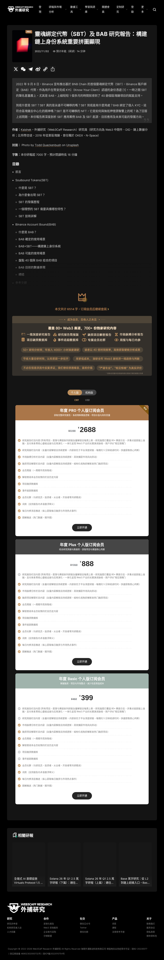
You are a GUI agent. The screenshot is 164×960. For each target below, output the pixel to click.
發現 (40, 9)
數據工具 (74, 9)
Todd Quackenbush (48, 145)
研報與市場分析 (55, 9)
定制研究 (120, 9)
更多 (142, 9)
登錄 (132, 9)
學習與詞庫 (90, 9)
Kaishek (26, 129)
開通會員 (106, 9)
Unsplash (72, 145)
